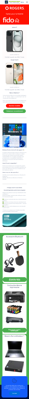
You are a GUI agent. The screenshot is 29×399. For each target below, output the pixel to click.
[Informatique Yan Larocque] (14, 2)
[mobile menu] (27, 2)
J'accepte (14, 393)
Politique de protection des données (17, 389)
